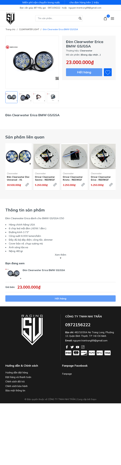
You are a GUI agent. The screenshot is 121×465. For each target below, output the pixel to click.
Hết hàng (84, 72)
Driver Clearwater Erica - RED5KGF (101, 178)
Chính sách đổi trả (15, 381)
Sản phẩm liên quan (24, 137)
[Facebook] (67, 346)
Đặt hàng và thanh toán (18, 377)
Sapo (93, 399)
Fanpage (67, 373)
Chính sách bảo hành (16, 386)
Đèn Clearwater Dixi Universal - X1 (18, 178)
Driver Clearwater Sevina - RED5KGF (45, 178)
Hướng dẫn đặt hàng (16, 372)
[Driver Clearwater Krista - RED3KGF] (74, 156)
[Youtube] (78, 346)
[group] (32, 62)
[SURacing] (10, 18)
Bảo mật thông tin (15, 390)
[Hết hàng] (27, 184)
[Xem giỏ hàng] (106, 18)
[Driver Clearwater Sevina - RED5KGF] (46, 156)
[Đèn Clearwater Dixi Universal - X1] (18, 156)
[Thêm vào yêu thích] (108, 72)
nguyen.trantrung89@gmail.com (85, 7)
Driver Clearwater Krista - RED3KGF (73, 178)
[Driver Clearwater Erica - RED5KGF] (102, 156)
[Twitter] (72, 346)
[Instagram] (82, 346)
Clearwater (12, 173)
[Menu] (112, 18)
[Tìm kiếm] (80, 18)
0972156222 (54, 7)
